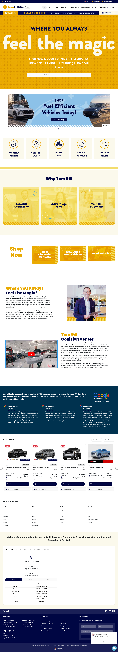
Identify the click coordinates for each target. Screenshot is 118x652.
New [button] (49, 7)
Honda (90, 513)
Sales (13, 580)
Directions (63, 623)
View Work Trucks (46, 623)
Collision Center (74, 7)
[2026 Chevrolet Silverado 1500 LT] (17, 453)
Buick (61, 507)
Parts (48, 580)
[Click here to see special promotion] (59, 13)
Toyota (5, 525)
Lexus (5, 519)
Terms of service (65, 628)
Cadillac (90, 507)
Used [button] (56, 7)
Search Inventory (44, 7)
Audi (4, 507)
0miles (27, 469)
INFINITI (33, 516)
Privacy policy (45, 631)
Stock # (8, 465)
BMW (33, 507)
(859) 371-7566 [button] (10, 638)
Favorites (96, 1)
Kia (89, 516)
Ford (4, 513)
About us (62, 621)
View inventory (45, 621)
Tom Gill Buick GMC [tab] (26, 550)
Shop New (96, 440)
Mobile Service (85, 7)
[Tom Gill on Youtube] (109, 611)
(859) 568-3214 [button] (10, 626)
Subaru (90, 522)
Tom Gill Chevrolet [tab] (12, 550)
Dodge (62, 510)
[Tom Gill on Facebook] (105, 611)
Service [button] (94, 7)
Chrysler (34, 510)
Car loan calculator (46, 628)
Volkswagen (35, 525)
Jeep (61, 516)
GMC (61, 513)
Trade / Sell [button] (103, 7)
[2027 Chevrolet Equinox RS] (45, 453)
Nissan (5, 522)
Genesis (34, 513)
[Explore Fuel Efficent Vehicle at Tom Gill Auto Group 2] (59, 110)
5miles (110, 469)
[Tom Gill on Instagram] (113, 611)
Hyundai (5, 516)
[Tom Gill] (17, 7)
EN (87, 1)
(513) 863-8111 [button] (29, 626)
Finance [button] (63, 7)
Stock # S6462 (92, 465)
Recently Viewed (109, 1)
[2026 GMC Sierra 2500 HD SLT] (73, 453)
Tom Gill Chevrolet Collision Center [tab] (44, 550)
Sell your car (44, 626)
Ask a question (13, 484)
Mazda (62, 519)
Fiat (89, 510)
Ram (61, 522)
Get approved (64, 626)
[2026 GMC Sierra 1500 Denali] (100, 453)
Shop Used (108, 440)
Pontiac (34, 522)
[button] (7, 1)
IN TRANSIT (26, 464)
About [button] (112, 7)
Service (31, 580)
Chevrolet (6, 510)
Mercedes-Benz (93, 519)
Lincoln (34, 519)
